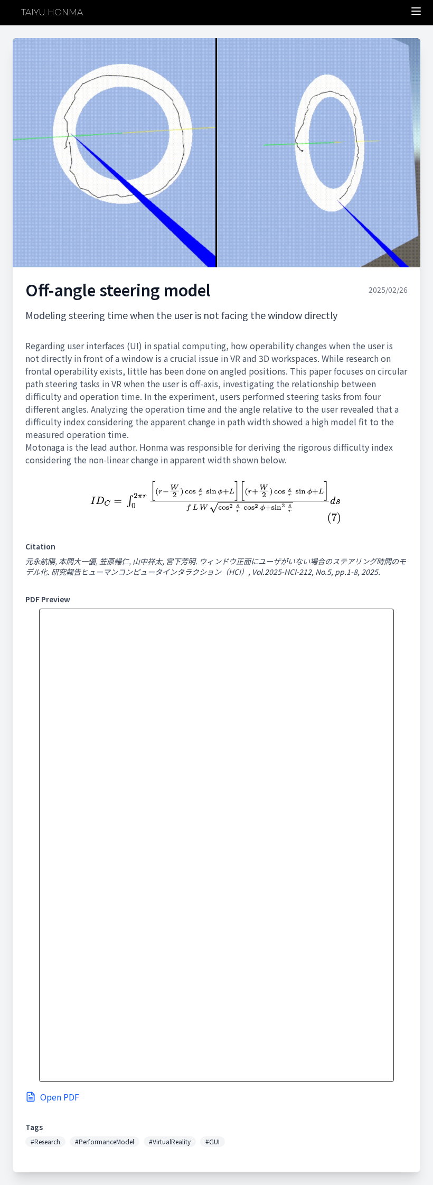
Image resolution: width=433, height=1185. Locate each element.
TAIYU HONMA (52, 12)
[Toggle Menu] (416, 11)
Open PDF (59, 1096)
